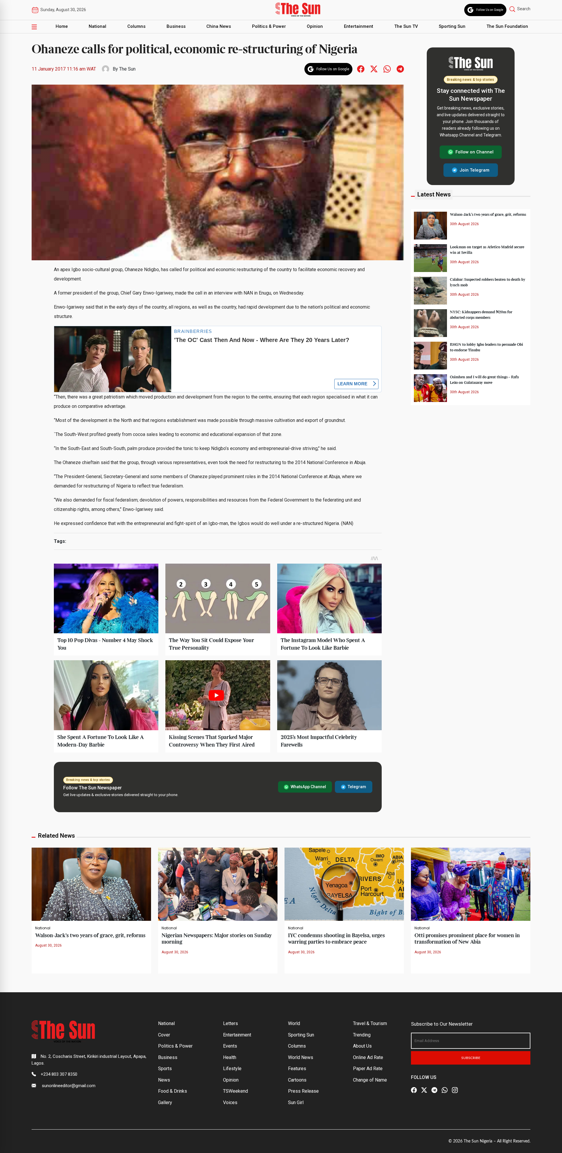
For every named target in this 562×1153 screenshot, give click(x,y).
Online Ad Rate (368, 1057)
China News (218, 26)
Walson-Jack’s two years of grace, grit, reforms (488, 214)
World (294, 1023)
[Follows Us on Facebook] (360, 68)
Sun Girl (296, 1102)
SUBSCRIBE (470, 1058)
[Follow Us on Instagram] (455, 1090)
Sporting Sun (452, 26)
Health (229, 1057)
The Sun (127, 69)
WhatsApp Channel (308, 786)
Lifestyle (232, 1068)
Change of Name (370, 1080)
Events (230, 1046)
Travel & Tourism (370, 1023)
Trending (362, 1035)
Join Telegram (474, 169)
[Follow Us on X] (424, 1090)
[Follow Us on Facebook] (414, 1090)
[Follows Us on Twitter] (374, 68)
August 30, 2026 (48, 945)
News (164, 1080)
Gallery (165, 1102)
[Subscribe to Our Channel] (434, 1090)
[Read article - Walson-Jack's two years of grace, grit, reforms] (91, 884)
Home (62, 26)
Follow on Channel (474, 152)
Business (176, 26)
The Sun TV (406, 26)
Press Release (303, 1091)
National (97, 26)
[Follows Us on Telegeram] (400, 68)
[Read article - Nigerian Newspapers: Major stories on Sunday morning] (217, 884)
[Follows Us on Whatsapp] (387, 68)
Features (297, 1068)
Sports (165, 1068)
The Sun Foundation (507, 26)
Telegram (357, 786)
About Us (362, 1046)
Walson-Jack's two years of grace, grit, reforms (90, 935)
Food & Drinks (172, 1091)
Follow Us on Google (489, 9)
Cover (164, 1035)
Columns (136, 26)
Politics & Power (269, 26)
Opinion (315, 26)
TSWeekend (235, 1091)
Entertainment (358, 26)
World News (300, 1057)
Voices (230, 1102)
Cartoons (297, 1080)
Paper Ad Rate (368, 1068)
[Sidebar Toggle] (34, 26)
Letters (230, 1023)
